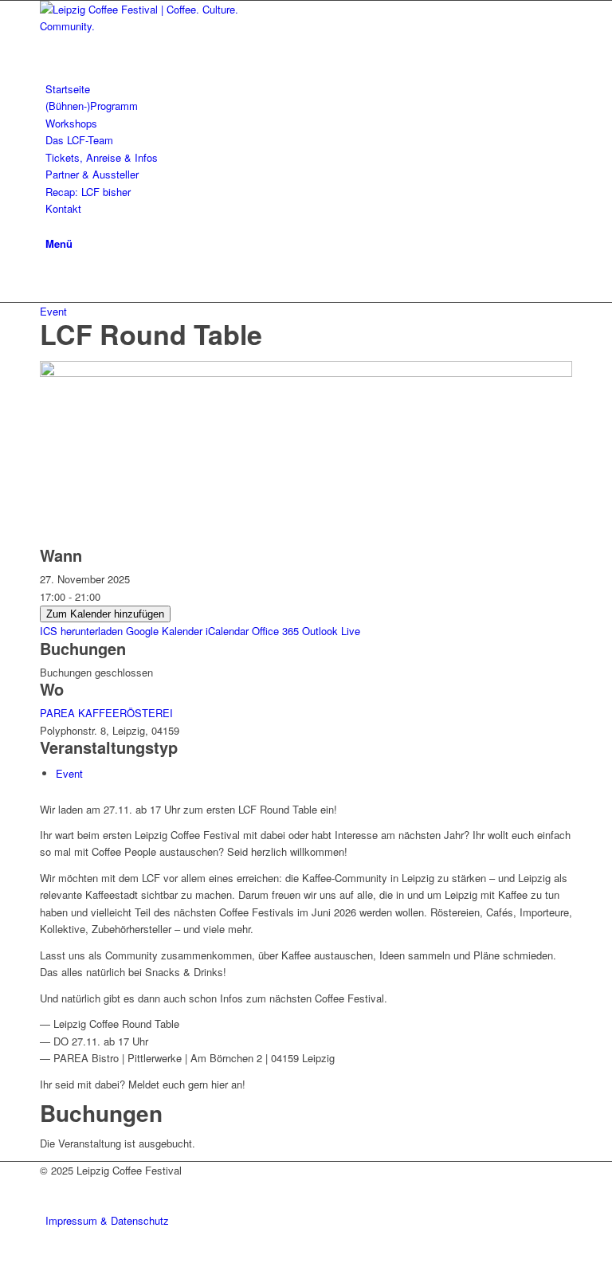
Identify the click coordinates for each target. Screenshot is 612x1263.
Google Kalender (164, 630)
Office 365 (275, 630)
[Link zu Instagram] (49, 276)
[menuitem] (308, 88)
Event (53, 311)
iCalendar (227, 630)
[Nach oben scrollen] (4, 1253)
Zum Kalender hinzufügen (105, 614)
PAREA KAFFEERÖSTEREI (106, 712)
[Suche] (49, 225)
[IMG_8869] (306, 372)
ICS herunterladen (81, 630)
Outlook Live (331, 630)
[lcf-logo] (159, 25)
